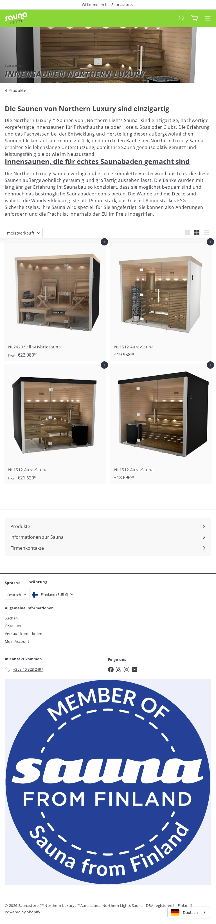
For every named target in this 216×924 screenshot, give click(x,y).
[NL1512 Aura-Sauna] (161, 301)
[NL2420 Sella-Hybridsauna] (55, 301)
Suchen (11, 618)
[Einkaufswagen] (194, 18)
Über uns (13, 625)
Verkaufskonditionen (23, 633)
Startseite (13, 65)
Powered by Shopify (22, 911)
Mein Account (17, 641)
